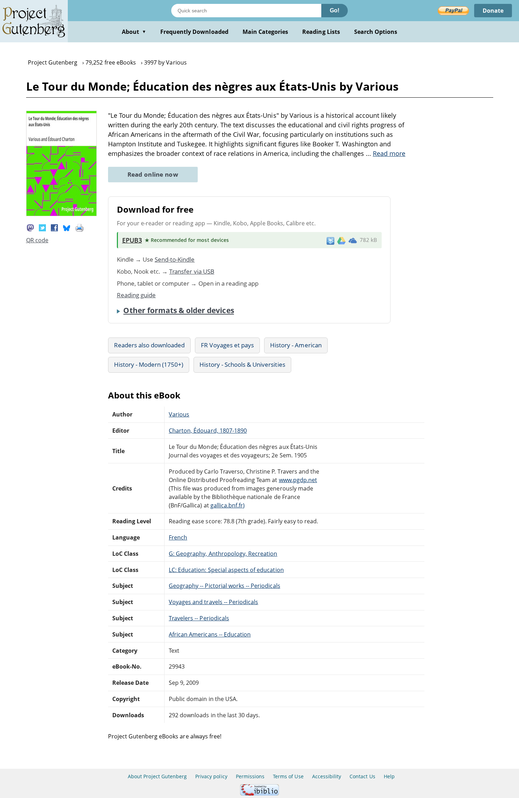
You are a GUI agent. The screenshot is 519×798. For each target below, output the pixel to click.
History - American (296, 345)
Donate (493, 10)
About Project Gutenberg (157, 776)
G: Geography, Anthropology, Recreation (223, 554)
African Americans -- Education (210, 634)
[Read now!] (61, 214)
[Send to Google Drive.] (341, 240)
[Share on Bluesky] (67, 227)
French (178, 537)
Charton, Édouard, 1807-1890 (208, 430)
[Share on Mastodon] (30, 227)
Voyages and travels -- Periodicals (213, 602)
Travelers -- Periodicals (199, 618)
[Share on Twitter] (42, 227)
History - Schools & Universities (242, 364)
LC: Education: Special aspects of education (226, 570)
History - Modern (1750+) (149, 364)
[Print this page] (79, 227)
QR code (37, 240)
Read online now (153, 174)
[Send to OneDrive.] (352, 240)
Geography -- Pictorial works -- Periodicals (224, 586)
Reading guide (136, 295)
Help (389, 776)
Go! (334, 10)
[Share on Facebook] (54, 227)
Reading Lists (321, 32)
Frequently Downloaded (194, 32)
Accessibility (326, 776)
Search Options (376, 32)
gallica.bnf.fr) (227, 505)
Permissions (250, 776)
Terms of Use (288, 776)
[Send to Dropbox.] (330, 240)
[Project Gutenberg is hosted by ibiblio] (259, 793)
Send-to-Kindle (175, 259)
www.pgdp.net (298, 480)
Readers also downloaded (149, 345)
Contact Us (362, 776)
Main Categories (265, 32)
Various (179, 414)
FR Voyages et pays (227, 345)
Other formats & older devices (178, 310)
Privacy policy (211, 776)
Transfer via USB (191, 271)
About (134, 32)
